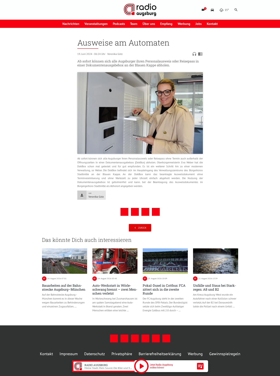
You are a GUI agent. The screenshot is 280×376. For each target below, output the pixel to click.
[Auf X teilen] (135, 212)
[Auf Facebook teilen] (124, 212)
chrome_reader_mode (200, 54)
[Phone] (71, 10)
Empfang (166, 24)
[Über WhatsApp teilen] (145, 212)
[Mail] (65, 10)
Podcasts (119, 24)
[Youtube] (58, 10)
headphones (194, 54)
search (236, 10)
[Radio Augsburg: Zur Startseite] (140, 9)
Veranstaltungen (96, 24)
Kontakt (212, 24)
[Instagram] (52, 10)
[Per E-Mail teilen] (156, 212)
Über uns (149, 24)
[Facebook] (45, 10)
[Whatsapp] (78, 10)
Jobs (198, 24)
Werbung (184, 24)
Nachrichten (70, 24)
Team (133, 24)
